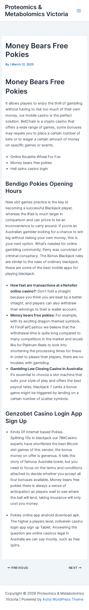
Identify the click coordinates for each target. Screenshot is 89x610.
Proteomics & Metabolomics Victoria (36, 10)
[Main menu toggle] (79, 10)
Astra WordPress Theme (63, 599)
